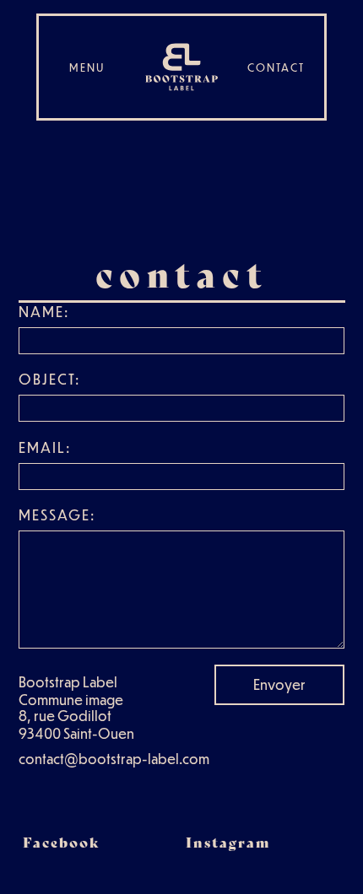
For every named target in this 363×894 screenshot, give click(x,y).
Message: (57, 515)
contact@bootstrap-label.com (114, 758)
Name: (44, 311)
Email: (45, 447)
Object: (49, 379)
